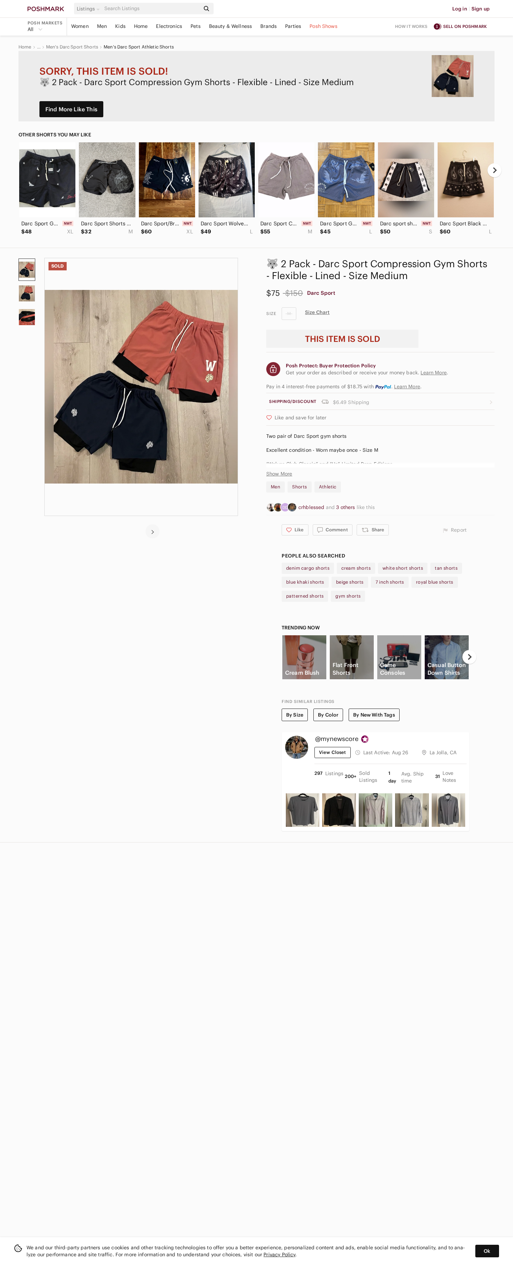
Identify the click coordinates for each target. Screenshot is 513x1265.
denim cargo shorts (307, 568)
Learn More (407, 386)
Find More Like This (71, 109)
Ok (487, 1251)
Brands (268, 26)
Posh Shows (323, 26)
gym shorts (347, 596)
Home (141, 26)
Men (102, 26)
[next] (494, 170)
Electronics (169, 26)
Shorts (299, 487)
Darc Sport (321, 293)
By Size (294, 715)
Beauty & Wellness (230, 26)
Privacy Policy (279, 1254)
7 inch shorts (390, 582)
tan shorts (446, 568)
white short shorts (402, 568)
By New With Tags (374, 715)
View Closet (332, 752)
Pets (196, 26)
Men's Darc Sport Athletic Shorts (139, 47)
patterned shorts (305, 596)
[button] (89, 8)
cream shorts (356, 568)
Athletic (327, 487)
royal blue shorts (434, 582)
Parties (293, 26)
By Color (328, 715)
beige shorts (350, 582)
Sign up (480, 9)
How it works (411, 26)
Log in (459, 9)
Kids (120, 26)
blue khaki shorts (305, 582)
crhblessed (312, 507)
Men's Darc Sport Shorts (72, 47)
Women (80, 26)
